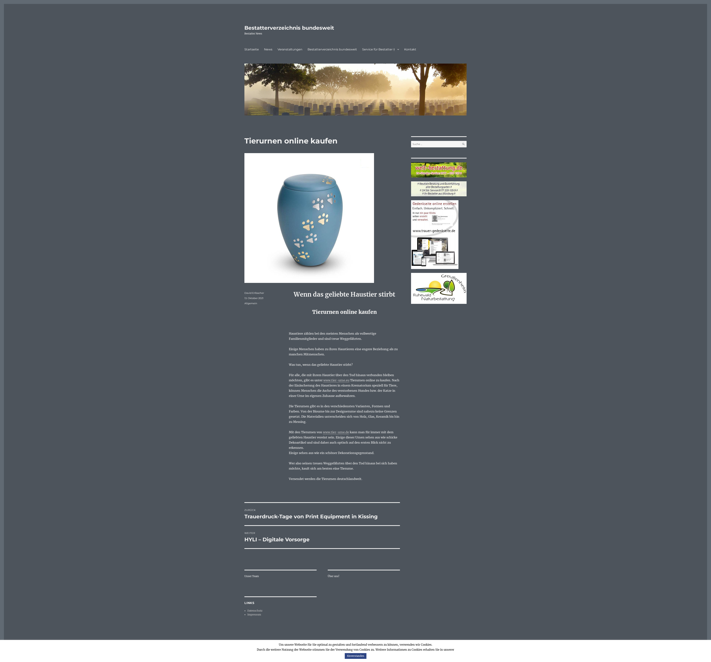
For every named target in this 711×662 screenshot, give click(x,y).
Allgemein (250, 303)
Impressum (254, 614)
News (268, 49)
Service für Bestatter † (378, 49)
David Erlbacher (254, 292)
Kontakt (410, 49)
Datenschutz (254, 610)
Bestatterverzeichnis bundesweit (289, 28)
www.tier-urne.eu (336, 380)
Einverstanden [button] (355, 656)
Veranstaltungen (290, 49)
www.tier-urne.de (336, 432)
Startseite (251, 49)
